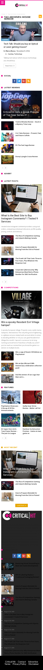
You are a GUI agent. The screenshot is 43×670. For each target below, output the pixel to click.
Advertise (33, 661)
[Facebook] (14, 81)
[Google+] (24, 81)
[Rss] (28, 81)
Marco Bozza (10, 51)
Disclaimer (34, 664)
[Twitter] (19, 81)
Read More (9, 66)
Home (3, 14)
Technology (18, 54)
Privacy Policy (19, 664)
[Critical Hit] (21, 3)
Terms (7, 664)
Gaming (5, 40)
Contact (22, 661)
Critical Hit (10, 661)
